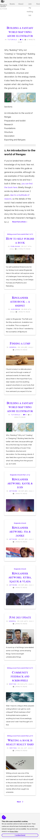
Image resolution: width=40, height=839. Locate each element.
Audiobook (15, 309)
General (13, 347)
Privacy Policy (14, 831)
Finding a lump (20, 343)
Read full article (19, 222)
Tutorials (12, 39)
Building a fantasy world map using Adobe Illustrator (20, 32)
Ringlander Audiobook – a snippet (20, 301)
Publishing (15, 246)
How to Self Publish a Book (20, 240)
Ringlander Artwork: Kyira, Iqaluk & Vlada (20, 577)
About (20, 4)
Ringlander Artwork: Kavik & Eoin (20, 483)
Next (19, 802)
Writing (12, 684)
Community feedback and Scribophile (20, 676)
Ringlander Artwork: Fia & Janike (20, 531)
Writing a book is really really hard (20, 742)
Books (12, 4)
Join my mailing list (30, 5)
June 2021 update (20, 617)
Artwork (13, 491)
